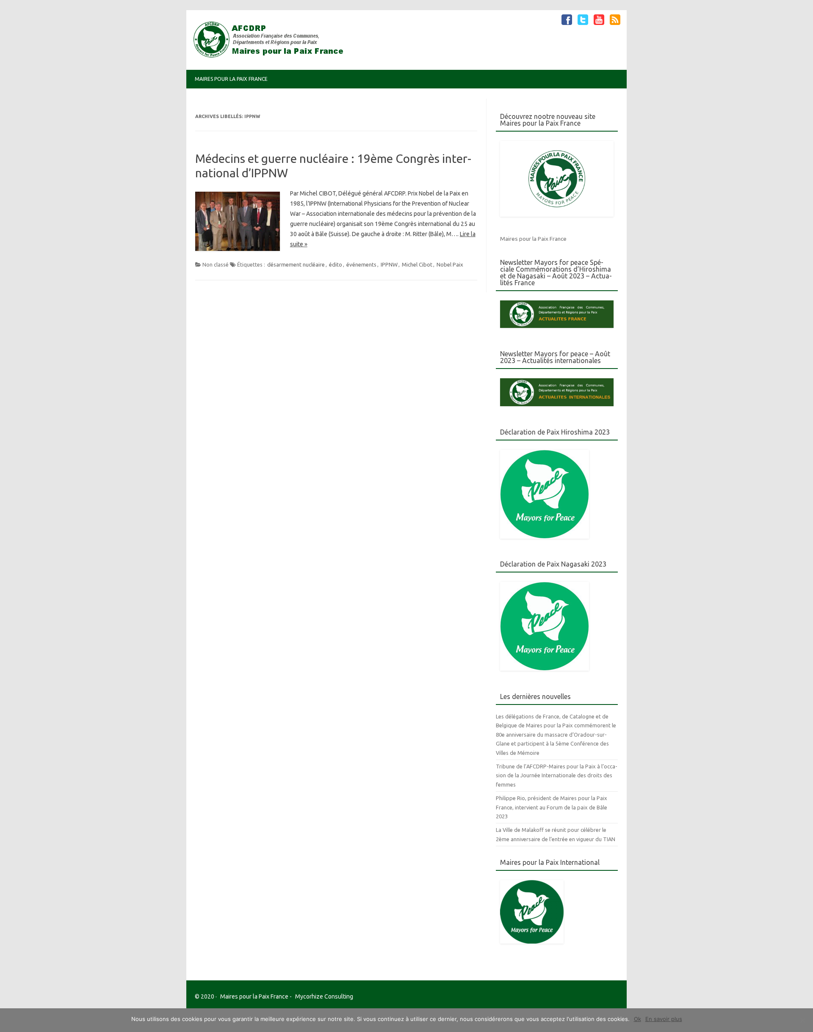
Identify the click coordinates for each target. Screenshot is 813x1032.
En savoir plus (663, 1018)
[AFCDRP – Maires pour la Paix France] (272, 55)
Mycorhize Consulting (324, 996)
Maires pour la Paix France (231, 79)
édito (335, 264)
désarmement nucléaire (296, 264)
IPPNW (389, 264)
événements (361, 264)
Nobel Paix (450, 264)
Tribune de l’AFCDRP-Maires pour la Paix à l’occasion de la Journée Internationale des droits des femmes (556, 775)
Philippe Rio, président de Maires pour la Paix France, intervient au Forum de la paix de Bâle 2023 (551, 807)
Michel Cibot (417, 264)
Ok (637, 1018)
